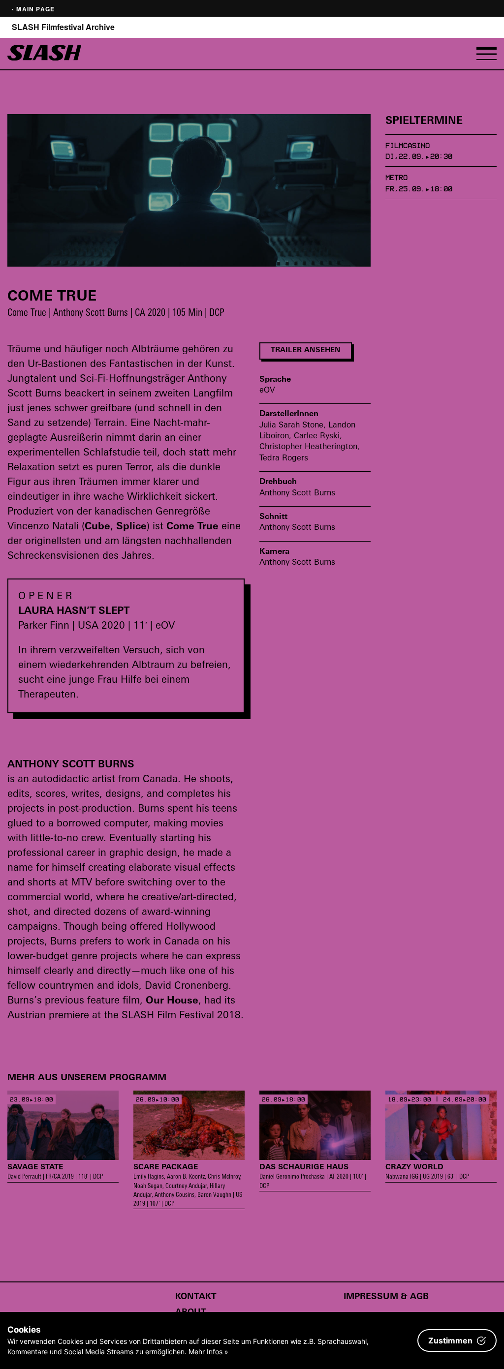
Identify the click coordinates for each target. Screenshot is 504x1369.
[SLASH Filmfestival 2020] (44, 58)
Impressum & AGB (386, 1297)
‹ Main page (33, 9)
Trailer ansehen (306, 350)
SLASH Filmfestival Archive (63, 27)
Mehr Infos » (208, 1351)
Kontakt (196, 1297)
